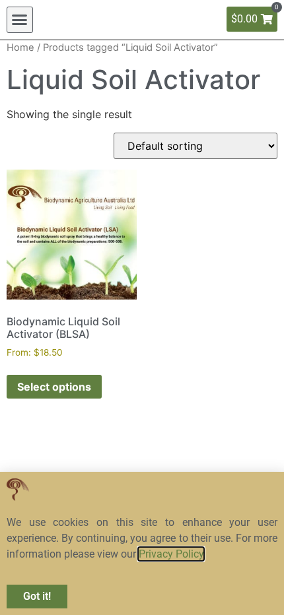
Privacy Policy (171, 554)
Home (20, 47)
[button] (20, 20)
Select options (54, 386)
